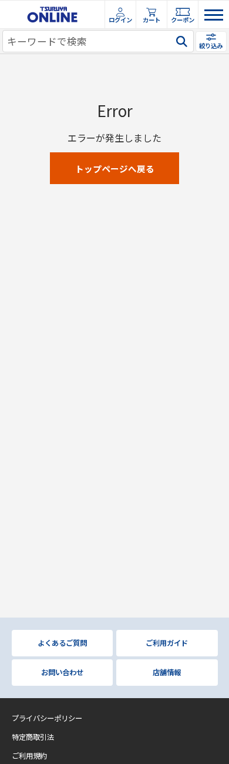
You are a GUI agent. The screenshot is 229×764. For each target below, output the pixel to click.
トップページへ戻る (114, 168)
